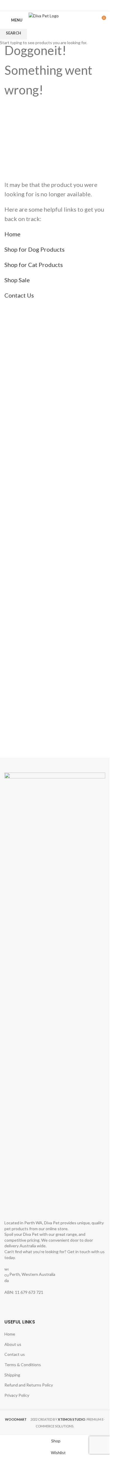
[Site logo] (55, 19)
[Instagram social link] (58, 5)
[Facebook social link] (51, 5)
